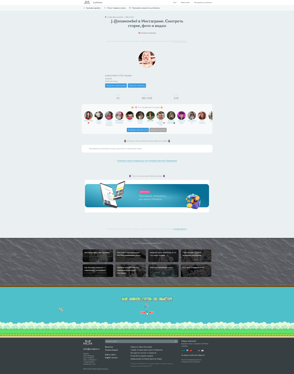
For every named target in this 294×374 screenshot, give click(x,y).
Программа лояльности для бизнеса (146, 8)
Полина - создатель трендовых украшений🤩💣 (109, 123)
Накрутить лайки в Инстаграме (141, 347)
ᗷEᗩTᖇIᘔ (150, 121)
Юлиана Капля (140, 122)
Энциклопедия (111, 350)
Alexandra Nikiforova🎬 (171, 122)
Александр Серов (181, 122)
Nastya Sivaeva (98, 122)
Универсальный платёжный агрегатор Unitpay (146, 359)
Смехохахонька (192, 122)
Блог (175, 2)
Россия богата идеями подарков (142, 356)
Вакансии (109, 347)
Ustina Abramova (202, 122)
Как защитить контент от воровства (143, 353)
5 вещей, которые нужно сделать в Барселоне (147, 350)
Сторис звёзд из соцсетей (115, 17)
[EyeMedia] (87, 342)
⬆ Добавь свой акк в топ (138, 130)
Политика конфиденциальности (191, 360)
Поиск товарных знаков (116, 8)
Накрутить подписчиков (116, 85)
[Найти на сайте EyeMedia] (176, 341)
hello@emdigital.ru (180, 41)
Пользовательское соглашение (190, 362)
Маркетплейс (185, 2)
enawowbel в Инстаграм (118, 75)
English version (111, 357)
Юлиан (130, 121)
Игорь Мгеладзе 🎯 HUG (161, 123)
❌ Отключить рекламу (147, 33)
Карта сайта (110, 354)
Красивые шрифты (93, 8)
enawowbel (108, 78)
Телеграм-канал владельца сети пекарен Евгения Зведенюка (147, 160)
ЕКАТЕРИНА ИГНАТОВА (119, 122)
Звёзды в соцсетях (158, 130)
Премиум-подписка (137, 85)
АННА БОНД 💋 (88, 122)
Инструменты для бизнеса (203, 2)
